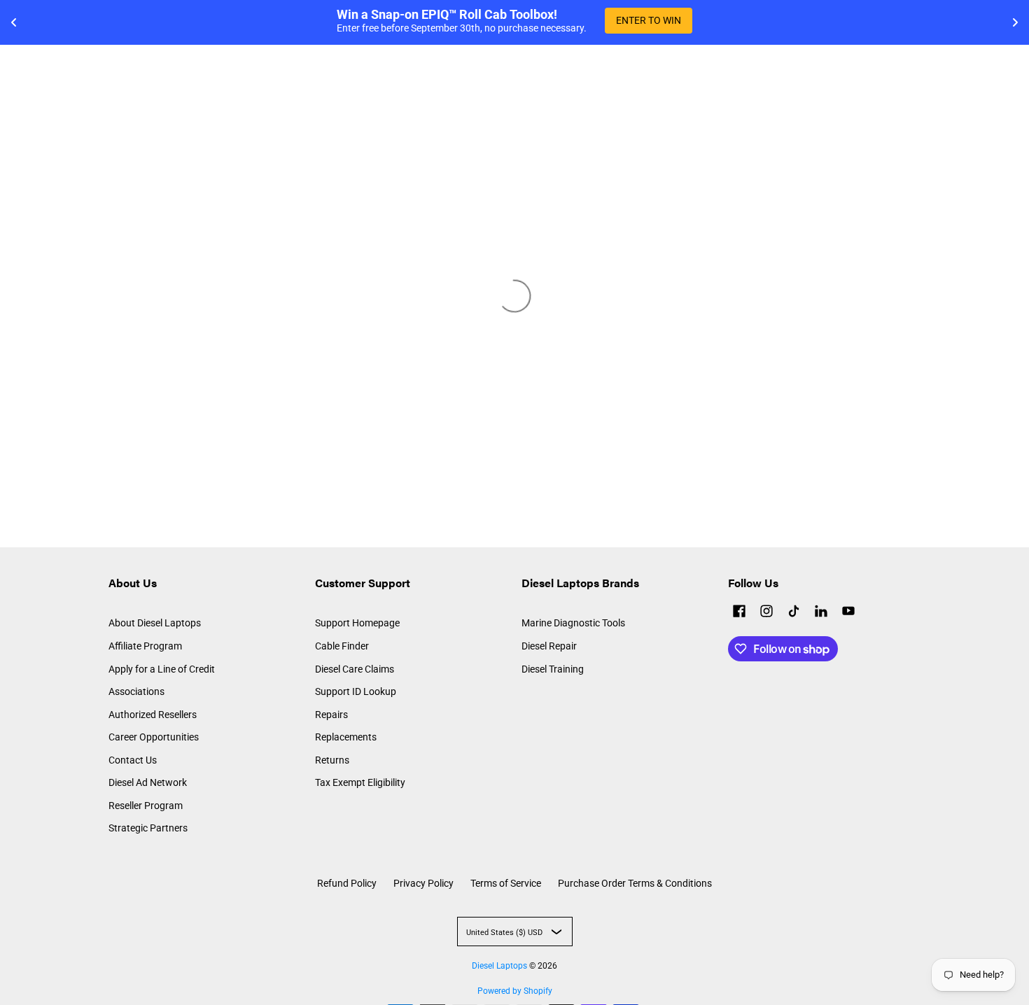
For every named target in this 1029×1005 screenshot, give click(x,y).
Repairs (331, 714)
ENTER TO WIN (648, 20)
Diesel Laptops (499, 966)
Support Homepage (357, 622)
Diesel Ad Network (147, 782)
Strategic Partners (148, 828)
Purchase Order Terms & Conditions (635, 883)
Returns (332, 760)
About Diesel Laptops (154, 622)
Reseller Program (145, 805)
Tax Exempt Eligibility (360, 782)
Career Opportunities (153, 737)
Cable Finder (342, 646)
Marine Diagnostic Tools (573, 622)
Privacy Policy (423, 883)
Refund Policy (347, 883)
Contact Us (132, 760)
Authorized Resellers (152, 714)
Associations (136, 691)
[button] (739, 613)
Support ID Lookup (355, 691)
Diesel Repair (549, 646)
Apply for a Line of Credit (161, 669)
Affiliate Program (145, 646)
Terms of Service (505, 883)
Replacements (346, 737)
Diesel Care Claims (354, 669)
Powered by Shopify (514, 991)
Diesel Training (553, 669)
